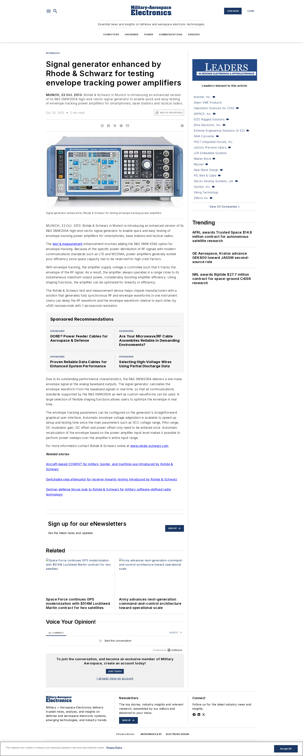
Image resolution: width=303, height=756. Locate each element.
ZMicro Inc (201, 198)
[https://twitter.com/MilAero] (203, 714)
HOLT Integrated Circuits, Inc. (213, 142)
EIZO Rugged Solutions (209, 119)
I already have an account (115, 678)
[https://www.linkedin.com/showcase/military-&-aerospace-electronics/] (199, 714)
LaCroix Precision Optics (210, 147)
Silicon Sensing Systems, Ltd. (214, 181)
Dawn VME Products (208, 102)
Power (148, 34)
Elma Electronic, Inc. (207, 125)
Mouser (199, 164)
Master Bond (202, 158)
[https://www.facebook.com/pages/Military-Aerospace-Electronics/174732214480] (194, 714)
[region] (115, 641)
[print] (182, 125)
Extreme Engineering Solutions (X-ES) (219, 130)
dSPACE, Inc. (202, 113)
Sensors (194, 34)
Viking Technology (206, 192)
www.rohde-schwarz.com (149, 446)
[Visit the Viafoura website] (174, 650)
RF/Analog (53, 53)
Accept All (285, 748)
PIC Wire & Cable (205, 175)
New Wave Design (206, 170)
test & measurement (68, 244)
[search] (55, 11)
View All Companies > (224, 206)
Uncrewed (132, 34)
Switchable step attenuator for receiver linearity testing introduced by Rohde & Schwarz (111, 479)
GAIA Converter (204, 136)
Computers (111, 34)
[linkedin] (108, 125)
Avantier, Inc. (202, 97)
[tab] (56, 633)
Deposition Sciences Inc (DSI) (214, 108)
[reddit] (121, 125)
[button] (48, 11)
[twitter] (115, 125)
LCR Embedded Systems (210, 153)
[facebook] (102, 125)
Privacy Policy (114, 747)
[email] (127, 125)
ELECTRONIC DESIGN (177, 734)
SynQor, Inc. (202, 186)
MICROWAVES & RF (151, 734)
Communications (171, 34)
